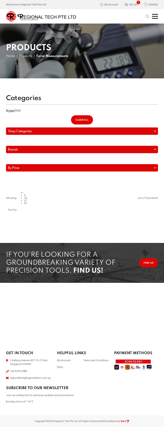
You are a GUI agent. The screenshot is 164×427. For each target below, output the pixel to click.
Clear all (82, 119)
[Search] (147, 16)
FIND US (149, 262)
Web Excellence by (113, 421)
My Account (64, 360)
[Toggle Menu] (155, 16)
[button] (82, 111)
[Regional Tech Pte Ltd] (41, 16)
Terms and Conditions (96, 360)
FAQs (60, 367)
